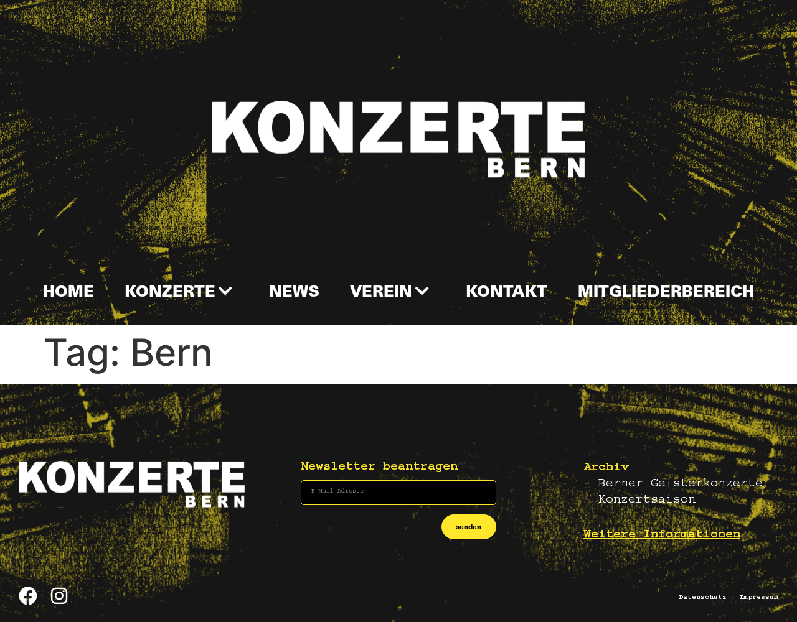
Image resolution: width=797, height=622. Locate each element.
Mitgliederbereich (666, 290)
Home (68, 290)
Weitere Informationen (661, 535)
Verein (381, 290)
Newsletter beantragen (379, 468)
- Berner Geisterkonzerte (673, 484)
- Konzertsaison (639, 500)
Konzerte (170, 290)
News (294, 290)
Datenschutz (703, 598)
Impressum (758, 598)
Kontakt (506, 290)
